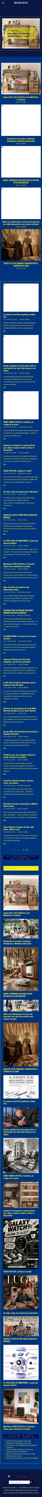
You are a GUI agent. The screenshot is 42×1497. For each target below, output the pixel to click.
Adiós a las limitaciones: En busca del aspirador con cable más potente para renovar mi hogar (21, 222)
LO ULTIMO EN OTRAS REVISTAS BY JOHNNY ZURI (21, 1436)
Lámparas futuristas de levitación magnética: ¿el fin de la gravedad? (17, 660)
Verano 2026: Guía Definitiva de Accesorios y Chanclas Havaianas (21, 732)
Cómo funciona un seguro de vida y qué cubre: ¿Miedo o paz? (18, 828)
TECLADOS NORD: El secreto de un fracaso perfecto (19, 637)
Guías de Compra (13, 30)
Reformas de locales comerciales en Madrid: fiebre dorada (20, 804)
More (4, 331)
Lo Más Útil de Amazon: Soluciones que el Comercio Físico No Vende (19, 683)
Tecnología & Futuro (26, 427)
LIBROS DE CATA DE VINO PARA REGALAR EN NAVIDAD (20, 516)
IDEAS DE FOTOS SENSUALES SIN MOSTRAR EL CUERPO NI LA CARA (21, 264)
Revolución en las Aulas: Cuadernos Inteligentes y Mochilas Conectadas (21, 139)
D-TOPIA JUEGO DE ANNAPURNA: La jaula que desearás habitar (20, 541)
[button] (36, 868)
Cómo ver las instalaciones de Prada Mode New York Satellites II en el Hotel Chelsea (19, 709)
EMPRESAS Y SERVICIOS (23, 615)
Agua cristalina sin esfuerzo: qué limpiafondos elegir (16, 588)
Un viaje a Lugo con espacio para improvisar (20, 491)
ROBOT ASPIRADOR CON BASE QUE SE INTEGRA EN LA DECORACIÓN (21, 181)
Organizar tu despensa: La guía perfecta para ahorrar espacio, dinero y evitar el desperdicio (19, 447)
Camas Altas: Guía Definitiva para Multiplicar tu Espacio (19, 34)
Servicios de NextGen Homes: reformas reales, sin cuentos (18, 781)
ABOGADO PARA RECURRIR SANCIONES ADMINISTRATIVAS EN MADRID (18, 611)
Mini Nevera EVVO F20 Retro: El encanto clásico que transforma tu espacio (18, 565)
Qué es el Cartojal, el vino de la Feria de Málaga (22, 1458)
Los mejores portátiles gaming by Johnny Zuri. (19, 315)
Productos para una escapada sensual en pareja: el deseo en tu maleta (19, 756)
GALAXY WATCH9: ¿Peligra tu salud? (17, 470)
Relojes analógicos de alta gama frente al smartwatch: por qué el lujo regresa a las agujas (19, 368)
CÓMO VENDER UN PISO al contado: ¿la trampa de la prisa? (18, 423)
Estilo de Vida (21, 268)
